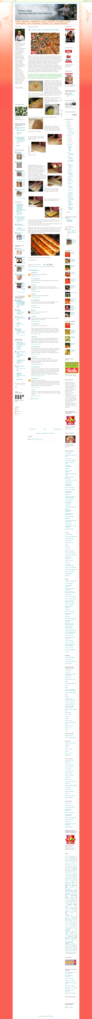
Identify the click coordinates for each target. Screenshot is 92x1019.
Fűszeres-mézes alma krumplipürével (69, 589)
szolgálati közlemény (71, 937)
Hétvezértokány (68, 594)
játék (73, 900)
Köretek (68, 21)
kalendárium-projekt (71, 901)
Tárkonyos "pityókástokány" (71, 661)
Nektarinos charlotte (69, 725)
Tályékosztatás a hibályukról (74, 231)
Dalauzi (66, 687)
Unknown (33, 272)
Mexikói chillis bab (69, 735)
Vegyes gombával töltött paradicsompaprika (70, 645)
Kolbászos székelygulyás (70, 596)
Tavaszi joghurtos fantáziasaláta (68, 502)
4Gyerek (33, 356)
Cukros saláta (68, 458)
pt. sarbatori (67, 927)
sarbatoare (73, 928)
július (69, 135)
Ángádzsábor (68, 755)
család (66, 864)
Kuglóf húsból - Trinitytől (70, 985)
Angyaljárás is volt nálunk (70, 193)
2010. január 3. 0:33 (35, 321)
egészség (69, 869)
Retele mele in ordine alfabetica (61, 23)
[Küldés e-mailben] (46, 264)
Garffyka (18, 309)
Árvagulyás (67, 575)
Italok (29, 23)
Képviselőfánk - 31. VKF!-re (70, 161)
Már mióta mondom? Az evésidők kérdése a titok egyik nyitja (21, 140)
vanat (71, 949)
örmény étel (67, 924)
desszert (67, 866)
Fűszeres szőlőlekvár (69, 764)
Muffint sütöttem (69, 183)
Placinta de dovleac (70, 94)
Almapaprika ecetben (73, 351)
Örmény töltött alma (69, 529)
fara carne (73, 877)
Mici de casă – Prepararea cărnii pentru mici (20, 213)
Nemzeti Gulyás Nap (70, 920)
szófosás (70, 936)
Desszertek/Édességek (20, 23)
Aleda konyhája (20, 170)
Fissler (72, 878)
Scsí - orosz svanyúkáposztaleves (69, 565)
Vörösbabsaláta (68, 523)
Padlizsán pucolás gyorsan (73, 313)
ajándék (73, 856)
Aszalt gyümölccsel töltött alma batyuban (70, 675)
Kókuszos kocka (69, 170)
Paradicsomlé (68, 783)
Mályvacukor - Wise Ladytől (71, 987)
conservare (72, 862)
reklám (72, 927)
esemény (75, 873)
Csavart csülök (68, 453)
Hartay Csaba (19, 379)
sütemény (43, 266)
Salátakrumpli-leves (69, 560)
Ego (51, 23)
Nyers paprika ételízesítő (70, 781)
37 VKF (67, 856)
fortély (68, 880)
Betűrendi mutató (25, 21)
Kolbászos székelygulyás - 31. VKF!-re (70, 166)
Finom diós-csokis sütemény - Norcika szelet (70, 699)
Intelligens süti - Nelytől (70, 980)
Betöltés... (67, 999)
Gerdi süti (19, 248)
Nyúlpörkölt (67, 609)
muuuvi (18, 413)
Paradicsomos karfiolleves (70, 552)
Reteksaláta (67, 494)
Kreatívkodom (70, 176)
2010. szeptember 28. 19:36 (37, 364)
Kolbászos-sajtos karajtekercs (70, 179)
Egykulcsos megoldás (21, 375)
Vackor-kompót (68, 789)
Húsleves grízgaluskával (70, 807)
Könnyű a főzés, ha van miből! (21, 180)
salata (76, 927)
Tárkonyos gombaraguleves (71, 569)
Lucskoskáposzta (68, 659)
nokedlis (33, 336)
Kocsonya (67, 468)
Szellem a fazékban (21, 257)
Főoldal (17, 21)
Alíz (32, 389)
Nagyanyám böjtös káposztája (69, 607)
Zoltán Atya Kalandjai (19, 374)
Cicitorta (66, 685)
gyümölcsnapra (67, 888)
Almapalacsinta (68, 670)
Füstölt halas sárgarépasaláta (68, 466)
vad (67, 949)
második (75, 917)
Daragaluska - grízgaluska (70, 743)
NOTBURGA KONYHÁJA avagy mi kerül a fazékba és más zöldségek (21, 302)
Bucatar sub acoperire (19, 233)
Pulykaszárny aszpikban (70, 489)
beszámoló (72, 860)
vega (74, 949)
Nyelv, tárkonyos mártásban (70, 157)
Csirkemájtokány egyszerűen (68, 586)
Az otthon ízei (20, 274)
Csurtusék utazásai (21, 360)
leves (75, 911)
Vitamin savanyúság (69, 791)
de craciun (75, 864)
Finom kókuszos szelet (70, 701)
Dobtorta (67, 694)
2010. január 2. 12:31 (35, 276)
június (69, 137)
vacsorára (75, 947)
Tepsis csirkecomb (69, 635)
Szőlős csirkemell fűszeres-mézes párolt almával (71, 633)
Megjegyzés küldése (34, 398)
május (69, 139)
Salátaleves (67, 562)
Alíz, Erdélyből (34, 278)
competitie (74, 861)
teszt (73, 940)
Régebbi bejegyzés (57, 429)
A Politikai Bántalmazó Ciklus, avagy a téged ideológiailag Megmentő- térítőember (21, 346)
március (69, 142)
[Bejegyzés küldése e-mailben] (44, 264)
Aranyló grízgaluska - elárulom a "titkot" (73, 331)
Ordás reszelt (68, 727)
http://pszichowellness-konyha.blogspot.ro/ (21, 129)
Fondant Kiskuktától (69, 978)
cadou (70, 861)
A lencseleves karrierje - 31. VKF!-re (70, 174)
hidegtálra (67, 894)
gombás (66, 883)
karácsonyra (37, 266)
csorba (71, 864)
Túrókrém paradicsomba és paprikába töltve (70, 521)
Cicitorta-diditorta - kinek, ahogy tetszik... (69, 148)
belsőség (67, 860)
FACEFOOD (69, 93)
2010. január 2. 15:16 (35, 282)
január (69, 144)
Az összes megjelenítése (21, 241)
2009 (68, 212)
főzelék (66, 881)
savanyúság (67, 929)
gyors (73, 883)
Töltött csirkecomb (69, 640)
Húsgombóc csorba (69, 542)
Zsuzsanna (33, 378)
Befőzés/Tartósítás (36, 23)
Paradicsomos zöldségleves (71, 555)
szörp (69, 939)
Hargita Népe (67, 892)
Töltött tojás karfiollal (69, 516)
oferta (66, 923)
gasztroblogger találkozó (70, 882)
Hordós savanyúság (69, 771)
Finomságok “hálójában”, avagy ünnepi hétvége (20, 312)
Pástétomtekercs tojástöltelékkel (68, 492)
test (65, 940)
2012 (68, 123)
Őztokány (67, 651)
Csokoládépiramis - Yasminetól (69, 976)
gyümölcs (72, 887)
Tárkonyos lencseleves (70, 571)
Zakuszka (67, 793)
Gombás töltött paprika (70, 657)
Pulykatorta (67, 616)
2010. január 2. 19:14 (35, 297)
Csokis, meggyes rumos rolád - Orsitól (70, 973)
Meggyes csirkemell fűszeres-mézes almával (70, 601)
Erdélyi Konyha (68, 872)
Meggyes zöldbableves (70, 550)
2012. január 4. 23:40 (35, 396)
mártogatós (67, 916)
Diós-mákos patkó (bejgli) (70, 692)
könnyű (72, 908)
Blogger (18, 145)
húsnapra (73, 895)
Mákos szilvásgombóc (69, 604)
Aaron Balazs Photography (69, 220)
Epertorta (67, 696)
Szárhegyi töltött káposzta (70, 630)
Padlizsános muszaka (69, 611)
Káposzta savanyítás (73, 337)
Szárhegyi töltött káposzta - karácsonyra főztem (70, 203)
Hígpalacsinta (68, 745)
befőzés (72, 859)
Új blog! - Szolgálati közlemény (73, 260)
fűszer (73, 881)
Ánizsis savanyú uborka (70, 795)
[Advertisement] (45, 414)
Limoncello (67, 716)
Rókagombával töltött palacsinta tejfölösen (69, 624)
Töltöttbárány (68, 518)
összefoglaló (73, 924)
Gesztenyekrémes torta (70, 704)
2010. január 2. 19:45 (35, 307)
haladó (33, 266)
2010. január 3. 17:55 (35, 354)
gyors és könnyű (71, 885)
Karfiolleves (67, 546)
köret (73, 909)
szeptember (70, 132)
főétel (73, 880)
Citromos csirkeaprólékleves (71, 536)
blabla (66, 861)
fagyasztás (68, 876)
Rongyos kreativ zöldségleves (68, 557)
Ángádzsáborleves (69, 573)
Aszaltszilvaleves (68, 534)
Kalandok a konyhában (19, 330)
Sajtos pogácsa (23, 268)
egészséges (74, 869)
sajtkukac (19, 323)
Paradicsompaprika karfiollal (71, 785)
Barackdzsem (68, 762)
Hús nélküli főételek (60, 21)
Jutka (32, 293)
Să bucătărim (19, 224)
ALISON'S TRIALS (21, 217)
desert (74, 865)
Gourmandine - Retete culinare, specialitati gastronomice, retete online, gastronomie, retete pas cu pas (21, 208)
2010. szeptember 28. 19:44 (37, 375)
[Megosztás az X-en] (49, 264)
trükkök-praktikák (72, 945)
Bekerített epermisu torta (70, 679)
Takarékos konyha (21, 265)
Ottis (32, 310)
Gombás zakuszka (73, 273)
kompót (66, 906)
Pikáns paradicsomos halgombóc (69, 614)
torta (70, 943)
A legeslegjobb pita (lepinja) (23, 260)
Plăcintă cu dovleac (20, 225)
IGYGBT (66, 900)
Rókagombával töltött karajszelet (69, 621)
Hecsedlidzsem (68, 769)
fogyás (75, 878)
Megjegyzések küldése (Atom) (48, 433)
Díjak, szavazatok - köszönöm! (70, 153)
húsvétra (72, 899)
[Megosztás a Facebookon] (50, 264)
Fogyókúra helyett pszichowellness (21, 138)
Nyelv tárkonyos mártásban (70, 480)
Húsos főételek (51, 21)
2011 (68, 125)
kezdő (69, 904)
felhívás (66, 878)
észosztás (69, 874)
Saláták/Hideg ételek (35, 21)
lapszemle (67, 911)
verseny (66, 950)
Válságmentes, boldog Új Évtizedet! (70, 208)
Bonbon (66, 681)
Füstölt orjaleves (68, 540)
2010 (68, 126)
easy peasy (19, 228)
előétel (74, 870)
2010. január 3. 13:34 (35, 334)
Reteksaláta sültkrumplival (70, 618)
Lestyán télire (74, 292)
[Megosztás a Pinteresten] (52, 264)
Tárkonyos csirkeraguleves (70, 567)
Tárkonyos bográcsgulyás (70, 737)
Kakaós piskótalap (69, 749)
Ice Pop (23, 275)
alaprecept (73, 857)
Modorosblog (20, 342)
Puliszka (67, 751)
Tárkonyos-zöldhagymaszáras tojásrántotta (69, 510)
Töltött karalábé (68, 663)
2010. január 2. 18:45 (35, 291)
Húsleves (67, 544)
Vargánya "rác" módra (69, 642)
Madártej (67, 718)
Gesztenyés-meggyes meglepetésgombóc (69, 706)
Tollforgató (19, 411)
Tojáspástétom (68, 505)
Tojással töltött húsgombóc (70, 507)
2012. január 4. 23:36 (35, 387)
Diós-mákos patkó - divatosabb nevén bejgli (70, 197)
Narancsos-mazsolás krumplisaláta (69, 477)
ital (69, 900)
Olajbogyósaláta (68, 482)
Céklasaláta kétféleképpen (70, 460)
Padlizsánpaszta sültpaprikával (68, 485)
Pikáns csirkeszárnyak (70, 487)
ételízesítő (75, 874)
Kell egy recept (20, 317)
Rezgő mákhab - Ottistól (70, 993)
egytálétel (69, 870)
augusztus (70, 133)
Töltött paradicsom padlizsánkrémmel (69, 514)
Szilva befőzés (68, 787)
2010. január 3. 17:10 (35, 344)
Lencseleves (67, 548)
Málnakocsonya (68, 779)
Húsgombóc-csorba (69, 805)
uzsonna (66, 946)
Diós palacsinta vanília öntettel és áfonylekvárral (70, 690)
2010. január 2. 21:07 (35, 313)
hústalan (72, 897)
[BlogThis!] (48, 264)
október (69, 130)
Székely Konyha (69, 933)
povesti (74, 925)
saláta (67, 928)
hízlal (75, 894)
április (69, 141)
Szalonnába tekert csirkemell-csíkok (69, 627)
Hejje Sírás (69, 229)
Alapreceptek (45, 23)
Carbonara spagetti (69, 583)
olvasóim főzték (72, 923)
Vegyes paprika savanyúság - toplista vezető (74, 308)
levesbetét (72, 912)
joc (76, 900)
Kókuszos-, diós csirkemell (70, 598)
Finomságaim (20, 161)
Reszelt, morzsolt (68, 753)
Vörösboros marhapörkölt (70, 649)
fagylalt (73, 876)
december (70, 128)
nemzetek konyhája (71, 919)
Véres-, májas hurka (69, 647)
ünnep (73, 946)
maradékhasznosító (69, 915)
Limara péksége (20, 282)
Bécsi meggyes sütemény (70, 683)
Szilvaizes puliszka (69, 499)
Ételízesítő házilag (73, 266)
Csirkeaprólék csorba (69, 538)
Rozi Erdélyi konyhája (19, 153)
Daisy (32, 285)
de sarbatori (68, 865)
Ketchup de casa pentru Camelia (73, 280)
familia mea (67, 877)
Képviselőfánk (68, 712)
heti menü (73, 892)
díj (71, 866)
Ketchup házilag (72, 253)
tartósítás (73, 939)
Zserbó (66, 729)
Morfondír (69, 238)
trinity (32, 316)
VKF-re (71, 950)
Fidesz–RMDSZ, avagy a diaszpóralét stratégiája (21, 355)
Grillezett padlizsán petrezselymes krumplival (70, 592)
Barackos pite (68, 677)
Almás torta (67, 672)
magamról (67, 914)
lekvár (72, 911)
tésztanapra (47, 266)
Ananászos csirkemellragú (70, 581)
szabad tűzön (72, 932)
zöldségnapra (69, 953)
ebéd (68, 868)
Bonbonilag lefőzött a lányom (73, 286)
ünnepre (52, 266)
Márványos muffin (69, 720)
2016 (68, 121)
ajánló (66, 857)
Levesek (43, 21)
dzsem (75, 866)
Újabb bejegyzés (32, 429)
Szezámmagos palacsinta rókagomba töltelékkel (70, 497)
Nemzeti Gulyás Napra (70, 921)
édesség (75, 868)
